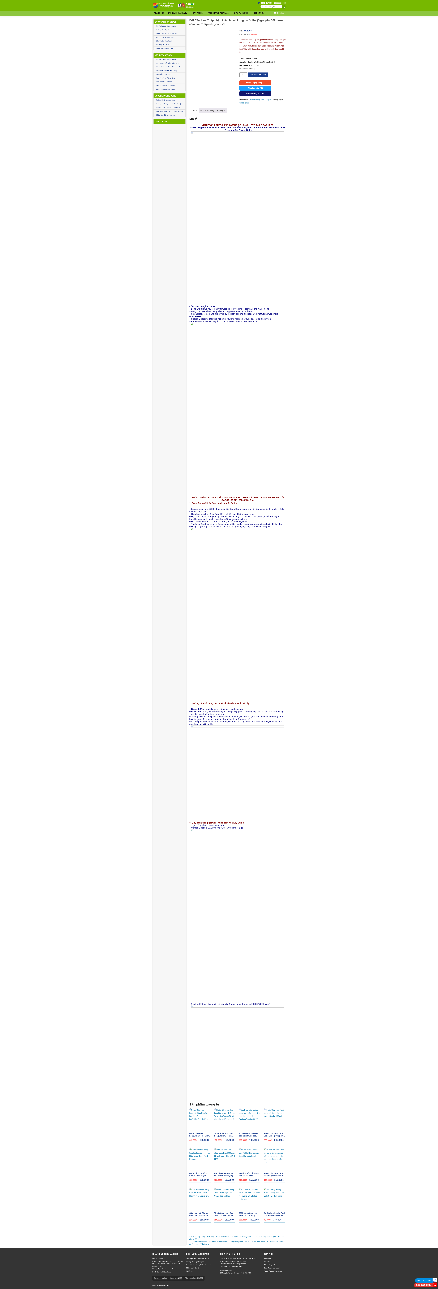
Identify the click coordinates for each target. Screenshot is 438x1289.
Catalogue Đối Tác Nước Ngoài (197, 1258)
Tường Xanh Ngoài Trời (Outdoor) (168, 104)
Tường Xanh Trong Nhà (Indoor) (168, 107)
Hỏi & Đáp (189, 1271)
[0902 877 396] (435, 1281)
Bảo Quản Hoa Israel (271, 1268)
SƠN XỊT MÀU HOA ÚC (164, 45)
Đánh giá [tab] (221, 111)
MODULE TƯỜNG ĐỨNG (165, 96)
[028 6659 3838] (435, 1286)
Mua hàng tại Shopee (255, 83)
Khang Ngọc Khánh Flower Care (164, 1269)
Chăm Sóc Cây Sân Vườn (165, 89)
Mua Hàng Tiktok (270, 1265)
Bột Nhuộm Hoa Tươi (164, 41)
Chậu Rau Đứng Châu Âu (165, 115)
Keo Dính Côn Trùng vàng (165, 78)
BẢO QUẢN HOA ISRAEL (177, 13)
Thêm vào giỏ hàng (258, 74)
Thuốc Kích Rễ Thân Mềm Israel (168, 67)
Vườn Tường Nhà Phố (255, 93)
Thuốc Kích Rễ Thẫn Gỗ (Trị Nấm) (168, 63)
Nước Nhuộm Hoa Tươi (164, 48)
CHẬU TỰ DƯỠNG (241, 13)
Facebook (267, 1258)
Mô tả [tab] (195, 111)
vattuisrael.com (163, 1285)
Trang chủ (159, 13)
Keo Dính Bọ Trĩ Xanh (164, 82)
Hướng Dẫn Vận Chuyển (195, 1262)
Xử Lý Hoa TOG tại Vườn (165, 37)
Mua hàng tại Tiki (255, 88)
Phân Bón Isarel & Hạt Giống (166, 70)
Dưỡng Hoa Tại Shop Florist (166, 30)
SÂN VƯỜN (197, 13)
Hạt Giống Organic (163, 74)
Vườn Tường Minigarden (273, 1271)
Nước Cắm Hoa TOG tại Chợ (166, 33)
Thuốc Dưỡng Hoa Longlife (166, 26)
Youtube (267, 1262)
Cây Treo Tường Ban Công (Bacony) (169, 111)
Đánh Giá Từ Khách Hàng (161, 1272)
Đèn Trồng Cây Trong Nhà (165, 85)
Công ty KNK (259, 13)
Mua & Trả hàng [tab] (207, 111)
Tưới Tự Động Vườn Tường (166, 59)
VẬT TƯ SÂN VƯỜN (163, 55)
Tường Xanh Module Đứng (166, 100)
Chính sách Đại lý (192, 1268)
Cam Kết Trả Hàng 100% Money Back (200, 1265)
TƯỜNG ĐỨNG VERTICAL (218, 13)
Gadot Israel (244, 103)
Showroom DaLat (226, 1270)
